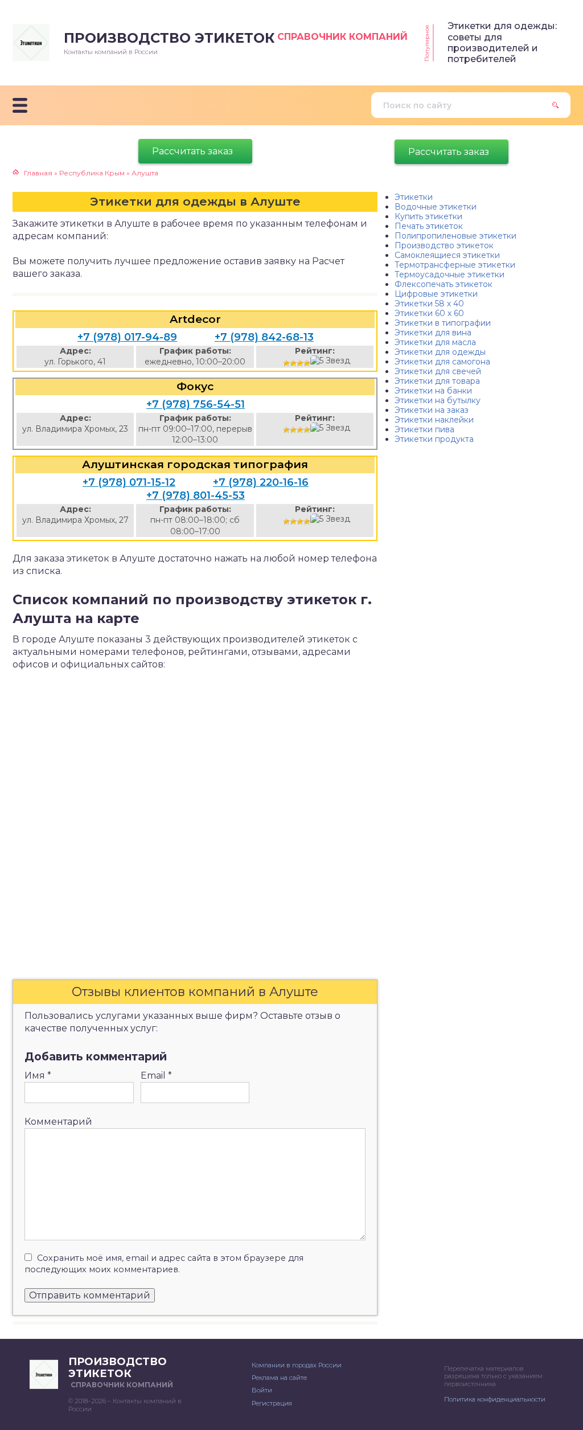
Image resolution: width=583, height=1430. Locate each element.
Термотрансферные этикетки (455, 265)
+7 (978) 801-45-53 (195, 495)
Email (156, 1075)
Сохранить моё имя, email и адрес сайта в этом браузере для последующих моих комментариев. (163, 1264)
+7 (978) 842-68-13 (264, 337)
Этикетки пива (424, 429)
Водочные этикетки (436, 207)
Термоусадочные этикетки (449, 274)
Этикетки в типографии (443, 323)
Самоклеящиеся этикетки (447, 255)
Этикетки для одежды (440, 352)
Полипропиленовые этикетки (455, 236)
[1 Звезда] (286, 363)
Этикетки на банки (433, 391)
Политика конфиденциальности (494, 1399)
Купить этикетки (428, 216)
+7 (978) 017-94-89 (127, 337)
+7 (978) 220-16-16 (261, 482)
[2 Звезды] (293, 363)
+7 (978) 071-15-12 (129, 482)
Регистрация (272, 1403)
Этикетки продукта (434, 439)
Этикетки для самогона (442, 362)
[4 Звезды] (306, 363)
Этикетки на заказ (432, 410)
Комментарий (58, 1121)
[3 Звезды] (300, 363)
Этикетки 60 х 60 (429, 313)
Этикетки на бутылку (438, 400)
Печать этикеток (429, 226)
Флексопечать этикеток (443, 284)
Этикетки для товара (437, 381)
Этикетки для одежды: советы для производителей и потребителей (502, 42)
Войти (262, 1390)
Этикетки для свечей (438, 371)
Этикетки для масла (435, 342)
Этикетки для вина (433, 332)
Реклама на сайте (279, 1378)
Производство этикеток (444, 245)
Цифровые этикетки (436, 294)
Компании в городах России (297, 1365)
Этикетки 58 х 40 (429, 303)
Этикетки (414, 197)
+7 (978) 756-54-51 (195, 404)
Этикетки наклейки (434, 420)
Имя (37, 1075)
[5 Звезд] (330, 360)
